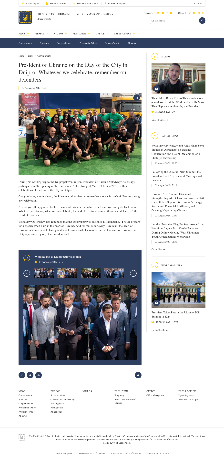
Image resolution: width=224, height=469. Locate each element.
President (121, 391)
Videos (87, 391)
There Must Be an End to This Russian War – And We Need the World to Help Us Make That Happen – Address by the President (178, 102)
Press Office (187, 391)
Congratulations (64, 43)
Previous (26, 273)
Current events (25, 43)
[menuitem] (25, 33)
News (30, 55)
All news (132, 43)
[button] (159, 12)
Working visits (57, 403)
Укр (193, 3)
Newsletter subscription (87, 3)
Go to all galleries (160, 329)
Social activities (58, 395)
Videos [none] (59, 33)
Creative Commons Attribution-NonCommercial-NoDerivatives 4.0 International (152, 436)
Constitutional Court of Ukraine (126, 453)
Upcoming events (186, 395)
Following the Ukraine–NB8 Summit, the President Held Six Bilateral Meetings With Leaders (177, 176)
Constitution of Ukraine (158, 453)
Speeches (44, 43)
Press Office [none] (123, 33)
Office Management (155, 395)
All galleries (56, 411)
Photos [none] (40, 33)
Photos (56, 391)
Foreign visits (57, 407)
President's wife (112, 43)
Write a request (33, 3)
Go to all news (159, 249)
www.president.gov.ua (126, 439)
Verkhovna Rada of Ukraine (92, 453)
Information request (116, 3)
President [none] (80, 33)
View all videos (159, 119)
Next (133, 273)
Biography (119, 395)
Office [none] (101, 33)
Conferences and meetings (63, 399)
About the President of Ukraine (124, 401)
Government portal (63, 453)
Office (150, 391)
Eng (200, 3)
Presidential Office (88, 43)
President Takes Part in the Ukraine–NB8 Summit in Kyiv (176, 314)
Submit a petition (58, 3)
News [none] (22, 33)
